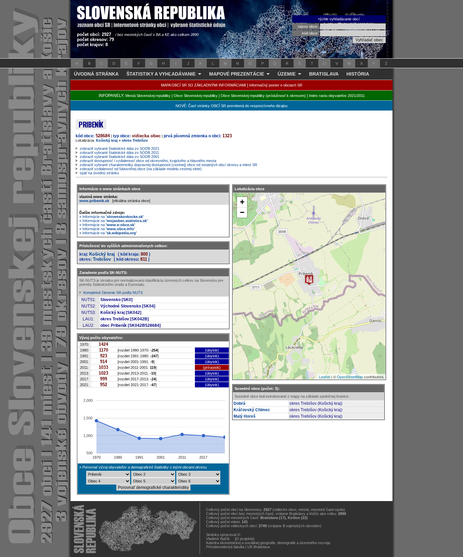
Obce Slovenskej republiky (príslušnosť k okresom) (263, 96)
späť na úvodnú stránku (99, 173)
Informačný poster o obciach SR (275, 85)
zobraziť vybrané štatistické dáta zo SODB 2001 (119, 157)
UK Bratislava (258, 547)
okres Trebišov (135, 140)
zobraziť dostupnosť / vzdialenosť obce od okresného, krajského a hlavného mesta (148, 161)
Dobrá (239, 403)
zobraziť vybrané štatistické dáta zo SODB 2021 (119, 148)
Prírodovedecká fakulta (225, 547)
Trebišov (102, 259)
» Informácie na (111, 217)
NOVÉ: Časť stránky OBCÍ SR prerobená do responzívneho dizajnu (231, 106)
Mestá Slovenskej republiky (147, 96)
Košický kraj (107, 140)
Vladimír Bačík (218, 539)
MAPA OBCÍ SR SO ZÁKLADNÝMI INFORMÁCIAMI (203, 85)
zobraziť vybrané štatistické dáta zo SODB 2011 (119, 153)
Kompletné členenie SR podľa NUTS (113, 293)
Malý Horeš (245, 416)
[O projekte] (244, 539)
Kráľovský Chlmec (252, 409)
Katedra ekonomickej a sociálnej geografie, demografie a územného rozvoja (268, 543)
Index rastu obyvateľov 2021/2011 (337, 96)
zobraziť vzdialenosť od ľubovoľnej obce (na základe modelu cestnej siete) (141, 169)
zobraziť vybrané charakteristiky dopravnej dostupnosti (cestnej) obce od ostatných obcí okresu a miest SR (168, 165)
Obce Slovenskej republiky (196, 96)
